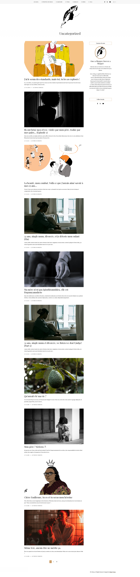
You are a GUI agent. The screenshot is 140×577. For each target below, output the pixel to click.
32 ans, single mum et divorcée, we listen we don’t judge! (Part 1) (53, 344)
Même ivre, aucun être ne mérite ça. (42, 547)
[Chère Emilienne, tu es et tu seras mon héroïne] (54, 477)
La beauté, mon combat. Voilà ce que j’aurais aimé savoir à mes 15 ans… (53, 184)
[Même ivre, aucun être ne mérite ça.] (54, 527)
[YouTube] (110, 2)
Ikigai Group (113, 572)
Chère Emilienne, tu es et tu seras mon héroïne (48, 497)
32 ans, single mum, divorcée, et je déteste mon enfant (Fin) (51, 238)
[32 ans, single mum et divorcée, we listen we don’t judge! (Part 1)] (54, 322)
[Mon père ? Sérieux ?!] (54, 426)
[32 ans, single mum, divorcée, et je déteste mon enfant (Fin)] (54, 216)
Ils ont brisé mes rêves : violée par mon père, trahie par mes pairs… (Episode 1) (52, 131)
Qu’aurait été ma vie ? (35, 396)
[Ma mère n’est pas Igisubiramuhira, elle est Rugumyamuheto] (54, 269)
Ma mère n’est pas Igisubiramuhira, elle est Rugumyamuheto (46, 291)
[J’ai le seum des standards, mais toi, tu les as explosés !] (54, 59)
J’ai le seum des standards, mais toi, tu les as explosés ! (52, 79)
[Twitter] (107, 2)
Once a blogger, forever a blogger (100, 62)
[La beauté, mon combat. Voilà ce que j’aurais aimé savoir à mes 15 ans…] (54, 162)
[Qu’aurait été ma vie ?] (54, 376)
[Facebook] (105, 2)
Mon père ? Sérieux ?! (35, 446)
